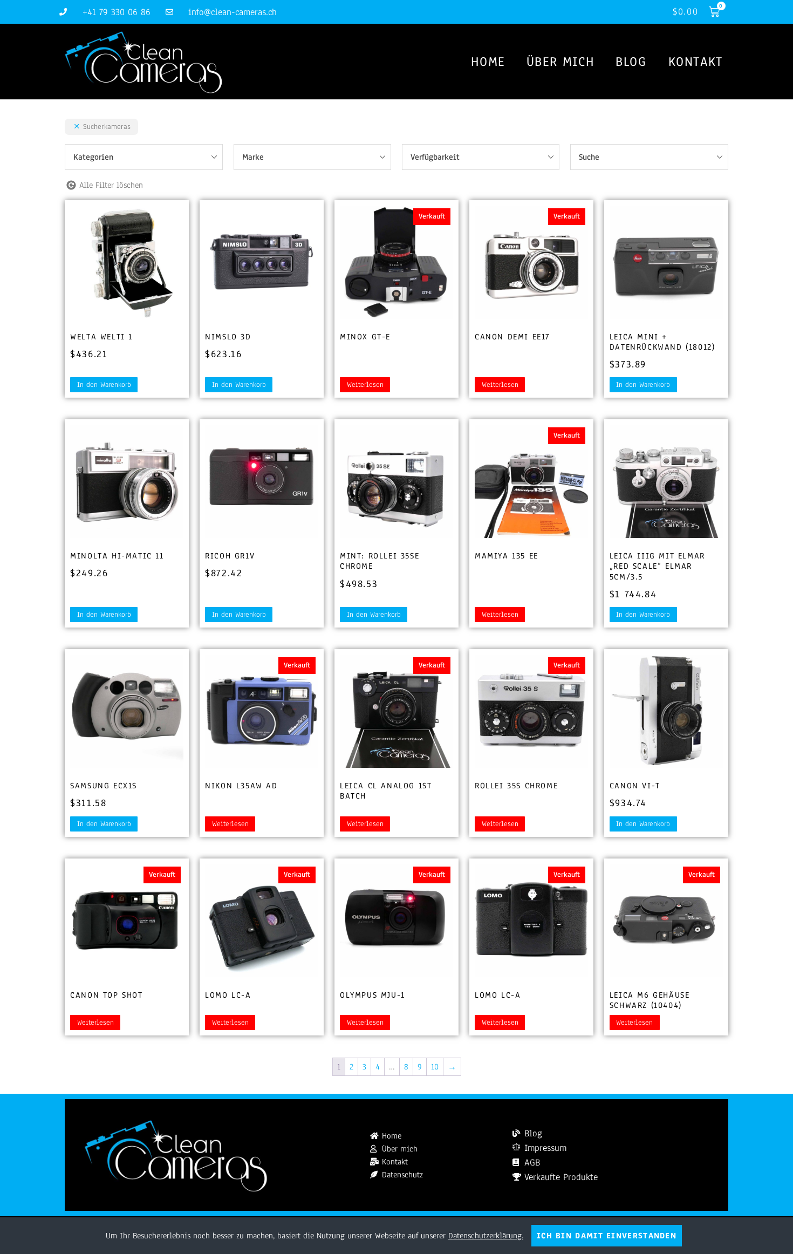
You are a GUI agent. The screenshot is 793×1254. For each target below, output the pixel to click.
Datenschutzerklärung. (485, 1235)
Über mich (560, 61)
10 (435, 1066)
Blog (631, 61)
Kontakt (695, 61)
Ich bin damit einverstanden (606, 1235)
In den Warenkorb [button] (104, 385)
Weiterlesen (365, 385)
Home (487, 61)
